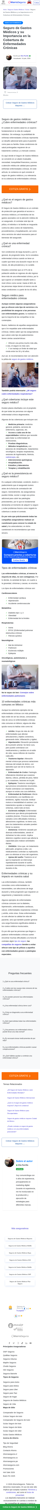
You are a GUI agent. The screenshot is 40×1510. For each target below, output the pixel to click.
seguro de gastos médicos (22, 359)
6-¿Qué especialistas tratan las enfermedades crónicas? (19, 1022)
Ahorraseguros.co (10, 1458)
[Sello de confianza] (18, 1329)
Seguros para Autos (11, 1382)
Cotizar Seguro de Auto (12, 1416)
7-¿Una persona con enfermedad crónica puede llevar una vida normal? (18, 1031)
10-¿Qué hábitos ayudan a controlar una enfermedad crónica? (17, 1057)
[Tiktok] (22, 1343)
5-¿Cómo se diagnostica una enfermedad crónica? (18, 1013)
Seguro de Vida (9, 1404)
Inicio (5, 9)
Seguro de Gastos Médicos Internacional (21, 1098)
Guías (27, 9)
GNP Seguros (8, 1352)
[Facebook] (10, 1343)
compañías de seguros (12, 944)
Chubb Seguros (9, 1366)
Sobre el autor (24, 1161)
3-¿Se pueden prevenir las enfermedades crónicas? (18, 998)
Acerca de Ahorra (10, 1438)
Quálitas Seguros (10, 1355)
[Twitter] (14, 1343)
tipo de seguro (20, 941)
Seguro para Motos (11, 1386)
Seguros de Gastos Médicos (14, 1400)
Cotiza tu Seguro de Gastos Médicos (19, 1507)
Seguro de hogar (10, 1397)
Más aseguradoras (20, 1228)
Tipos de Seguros (11, 1377)
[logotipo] (20, 1337)
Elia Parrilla (25, 56)
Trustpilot (20, 1311)
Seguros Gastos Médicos (16, 9)
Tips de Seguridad (10, 1443)
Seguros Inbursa (10, 1359)
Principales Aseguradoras (14, 1347)
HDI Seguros (8, 1370)
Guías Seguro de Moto (12, 1427)
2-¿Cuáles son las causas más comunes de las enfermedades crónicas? (20, 989)
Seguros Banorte (10, 1374)
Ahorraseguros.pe (10, 1461)
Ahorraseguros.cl (10, 1454)
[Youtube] (31, 1343)
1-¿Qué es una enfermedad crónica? (16, 981)
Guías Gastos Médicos (12, 1435)
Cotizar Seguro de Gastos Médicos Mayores (20, 104)
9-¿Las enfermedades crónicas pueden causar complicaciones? (20, 1048)
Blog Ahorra (8, 1447)
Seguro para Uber (10, 1389)
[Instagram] (18, 1343)
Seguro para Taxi (10, 1393)
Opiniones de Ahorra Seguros (21, 1307)
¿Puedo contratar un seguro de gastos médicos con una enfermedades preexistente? (20, 1129)
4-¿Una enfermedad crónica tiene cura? (17, 1005)
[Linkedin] (26, 1343)
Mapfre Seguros (9, 1363)
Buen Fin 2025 (9, 1476)
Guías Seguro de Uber (12, 1431)
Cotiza (36, 3)
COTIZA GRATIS (19, 189)
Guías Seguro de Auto (12, 1424)
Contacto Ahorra (9, 1450)
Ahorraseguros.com (11, 1465)
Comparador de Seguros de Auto (16, 1420)
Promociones (8, 1469)
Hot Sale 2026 (9, 1472)
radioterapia (10, 457)
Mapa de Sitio (9, 1407)
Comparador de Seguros (13, 1413)
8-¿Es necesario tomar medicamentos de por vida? (19, 1039)
